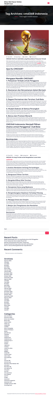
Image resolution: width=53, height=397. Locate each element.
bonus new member (9, 319)
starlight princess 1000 (10, 383)
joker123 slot (7, 332)
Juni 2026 (6, 263)
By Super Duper (17, 57)
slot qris (6, 371)
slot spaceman (8, 372)
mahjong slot (7, 337)
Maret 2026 (7, 268)
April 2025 (6, 285)
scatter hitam (7, 354)
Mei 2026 (6, 265)
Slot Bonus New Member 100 (11, 363)
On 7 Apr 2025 (9, 57)
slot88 (6, 377)
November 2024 (8, 293)
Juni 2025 (6, 282)
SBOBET (6, 351)
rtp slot (6, 349)
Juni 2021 (6, 308)
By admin (17, 155)
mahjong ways (8, 339)
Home (16, 16)
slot (5, 359)
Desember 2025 (8, 273)
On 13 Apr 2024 (9, 155)
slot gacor (6, 369)
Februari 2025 (7, 288)
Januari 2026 (7, 271)
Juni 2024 (6, 300)
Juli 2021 (6, 307)
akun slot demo (8, 316)
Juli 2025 (6, 280)
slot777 (6, 376)
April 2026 (6, 267)
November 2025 (8, 274)
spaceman (7, 379)
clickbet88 (7, 325)
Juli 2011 (6, 310)
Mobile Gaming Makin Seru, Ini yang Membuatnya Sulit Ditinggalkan (21, 239)
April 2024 (6, 303)
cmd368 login (9, 159)
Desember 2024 (8, 291)
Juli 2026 (6, 262)
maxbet (6, 343)
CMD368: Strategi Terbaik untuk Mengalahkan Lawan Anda (23, 157)
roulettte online (8, 348)
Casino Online (7, 322)
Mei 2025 (6, 283)
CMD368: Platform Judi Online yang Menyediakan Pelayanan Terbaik (26, 59)
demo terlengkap (8, 328)
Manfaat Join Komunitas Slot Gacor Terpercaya (16, 242)
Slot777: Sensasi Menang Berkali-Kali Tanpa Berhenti (18, 245)
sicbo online (7, 356)
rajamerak (6, 345)
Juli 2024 (6, 299)
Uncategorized (25, 155)
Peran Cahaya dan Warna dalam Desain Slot (15, 241)
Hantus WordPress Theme (40, 393)
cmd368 (26, 57)
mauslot (6, 342)
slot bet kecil (7, 362)
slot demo (6, 365)
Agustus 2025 (7, 279)
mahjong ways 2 (8, 340)
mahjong (6, 336)
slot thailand (7, 374)
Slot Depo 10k (7, 366)
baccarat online (8, 317)
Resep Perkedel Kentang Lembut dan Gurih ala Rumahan (18, 244)
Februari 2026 (7, 270)
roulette (6, 346)
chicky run (6, 323)
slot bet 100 (7, 360)
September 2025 (8, 277)
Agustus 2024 (7, 297)
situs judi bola (7, 357)
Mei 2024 (6, 302)
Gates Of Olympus (8, 329)
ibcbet (5, 331)
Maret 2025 (7, 287)
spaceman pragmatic (9, 380)
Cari (5, 229)
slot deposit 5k (8, 368)
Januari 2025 (7, 290)
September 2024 (8, 296)
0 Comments (33, 57)
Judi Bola (6, 334)
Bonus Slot (7, 320)
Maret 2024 (7, 305)
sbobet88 (6, 352)
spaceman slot (8, 382)
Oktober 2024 (7, 294)
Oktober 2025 (7, 276)
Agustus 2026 (7, 260)
